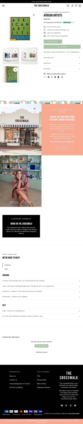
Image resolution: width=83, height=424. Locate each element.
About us (12, 376)
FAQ (38, 376)
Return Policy (41, 383)
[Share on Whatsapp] (58, 77)
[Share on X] (52, 77)
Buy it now (62, 46)
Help (6, 269)
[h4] (21, 181)
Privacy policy (16, 414)
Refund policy (6, 414)
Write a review (41, 346)
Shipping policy (38, 414)
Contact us (13, 380)
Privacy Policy (41, 380)
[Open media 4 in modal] (15, 69)
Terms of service (26, 414)
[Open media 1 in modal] (34, 15)
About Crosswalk (62, 148)
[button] (3, 6)
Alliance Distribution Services (56, 12)
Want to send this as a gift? (56, 74)
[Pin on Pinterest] (55, 77)
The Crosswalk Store (55, 413)
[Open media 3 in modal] (34, 51)
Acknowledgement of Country (19, 383)
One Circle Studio (74, 413)
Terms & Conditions (16, 387)
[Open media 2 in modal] (15, 51)
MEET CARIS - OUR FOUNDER (21, 202)
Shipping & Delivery (43, 387)
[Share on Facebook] (49, 77)
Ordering (8, 265)
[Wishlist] (76, 6)
